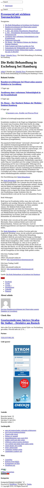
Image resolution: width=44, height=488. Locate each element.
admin (3, 71)
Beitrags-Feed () (12, 461)
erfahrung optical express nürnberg (17, 442)
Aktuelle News (11, 55)
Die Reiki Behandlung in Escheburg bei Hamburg (22, 25)
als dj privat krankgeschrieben (15, 432)
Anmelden (8, 460)
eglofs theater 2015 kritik (13, 446)
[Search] (2, 2)
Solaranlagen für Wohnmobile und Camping (20, 48)
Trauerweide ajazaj (11, 434)
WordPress (13, 484)
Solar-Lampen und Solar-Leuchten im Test (19, 46)
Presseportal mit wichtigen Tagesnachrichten (15, 15)
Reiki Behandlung (24, 177)
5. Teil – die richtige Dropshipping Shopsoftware (21, 31)
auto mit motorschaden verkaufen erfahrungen (20, 430)
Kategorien (4, 482)
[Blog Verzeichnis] (7, 472)
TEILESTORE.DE (7, 338)
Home (3, 55)
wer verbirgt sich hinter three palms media (19, 444)
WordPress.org (10, 465)
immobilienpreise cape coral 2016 (16, 438)
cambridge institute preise (13, 449)
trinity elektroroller (11, 447)
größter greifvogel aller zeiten (15, 440)
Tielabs (29, 484)
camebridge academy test (13, 451)
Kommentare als (12, 463)
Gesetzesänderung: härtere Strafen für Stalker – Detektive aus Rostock (20, 321)
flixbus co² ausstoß (11, 436)
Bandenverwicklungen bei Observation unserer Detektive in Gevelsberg (21, 28)
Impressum (8, 6)
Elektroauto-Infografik (12, 40)
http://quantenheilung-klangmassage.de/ (20, 260)
